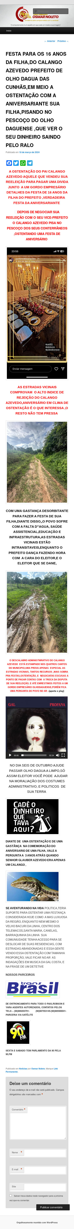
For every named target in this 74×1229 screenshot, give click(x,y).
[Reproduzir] (10, 755)
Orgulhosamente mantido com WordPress (37, 1222)
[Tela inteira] (63, 755)
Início (8, 30)
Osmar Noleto (38, 1068)
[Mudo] (57, 755)
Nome (17, 1152)
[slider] (33, 755)
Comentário (18, 1109)
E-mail (17, 1169)
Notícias (23, 1068)
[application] (37, 727)
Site (14, 1186)
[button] (37, 727)
